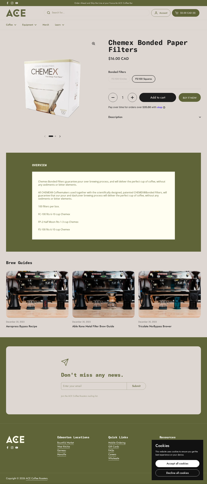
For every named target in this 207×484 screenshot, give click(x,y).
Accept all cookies (177, 463)
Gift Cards (113, 446)
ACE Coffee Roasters (36, 478)
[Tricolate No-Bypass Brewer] (169, 294)
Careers (112, 454)
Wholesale (113, 458)
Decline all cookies (177, 473)
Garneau (61, 450)
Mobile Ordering (116, 442)
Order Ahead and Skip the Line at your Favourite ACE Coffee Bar (103, 3)
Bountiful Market (65, 442)
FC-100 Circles (119, 79)
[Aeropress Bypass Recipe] (37, 294)
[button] (185, 13)
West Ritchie (63, 446)
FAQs (111, 450)
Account (163, 13)
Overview (39, 165)
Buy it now (190, 98)
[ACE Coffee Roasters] (15, 13)
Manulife (61, 454)
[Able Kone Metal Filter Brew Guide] (103, 294)
